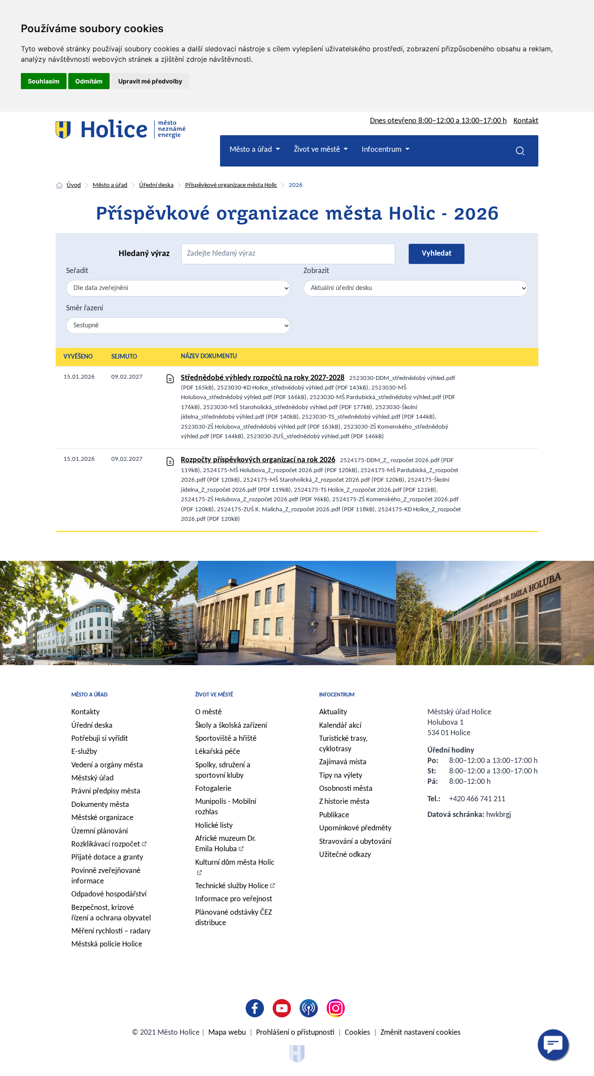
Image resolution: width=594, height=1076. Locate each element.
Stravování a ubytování (355, 842)
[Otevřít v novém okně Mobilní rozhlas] (310, 1008)
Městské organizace (102, 818)
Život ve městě (214, 695)
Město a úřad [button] (252, 150)
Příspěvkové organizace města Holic (231, 185)
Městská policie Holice (106, 944)
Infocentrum (336, 695)
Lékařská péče (217, 752)
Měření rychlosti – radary (110, 931)
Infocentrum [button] (382, 150)
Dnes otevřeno (438, 121)
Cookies (357, 1033)
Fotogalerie (213, 789)
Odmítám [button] (89, 81)
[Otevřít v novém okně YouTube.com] (283, 1008)
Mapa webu (227, 1033)
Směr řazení (84, 308)
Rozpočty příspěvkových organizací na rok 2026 (258, 460)
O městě (208, 712)
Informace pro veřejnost (233, 899)
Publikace (334, 815)
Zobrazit (316, 271)
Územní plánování (99, 831)
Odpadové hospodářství (109, 894)
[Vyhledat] (520, 151)
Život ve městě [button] (318, 150)
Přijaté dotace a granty (107, 857)
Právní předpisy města (105, 791)
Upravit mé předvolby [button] (150, 81)
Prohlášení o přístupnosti (295, 1033)
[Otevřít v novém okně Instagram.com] (337, 1008)
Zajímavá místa (343, 762)
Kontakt (526, 121)
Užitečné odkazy (345, 855)
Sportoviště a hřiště (226, 739)
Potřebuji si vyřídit (99, 739)
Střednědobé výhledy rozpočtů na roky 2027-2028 (262, 378)
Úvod (74, 185)
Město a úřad (110, 185)
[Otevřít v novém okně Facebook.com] (256, 1008)
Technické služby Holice (231, 886)
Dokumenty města (100, 805)
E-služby (84, 752)
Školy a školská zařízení (231, 726)
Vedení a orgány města (107, 765)
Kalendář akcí (340, 726)
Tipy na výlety (340, 776)
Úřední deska (156, 185)
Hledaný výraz (144, 254)
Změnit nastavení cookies (420, 1033)
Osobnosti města (346, 789)
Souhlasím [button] (44, 81)
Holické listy (214, 826)
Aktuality (333, 712)
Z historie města (344, 802)
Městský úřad (92, 778)
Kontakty (85, 712)
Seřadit (77, 271)
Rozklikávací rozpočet (105, 844)
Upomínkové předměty (355, 828)
